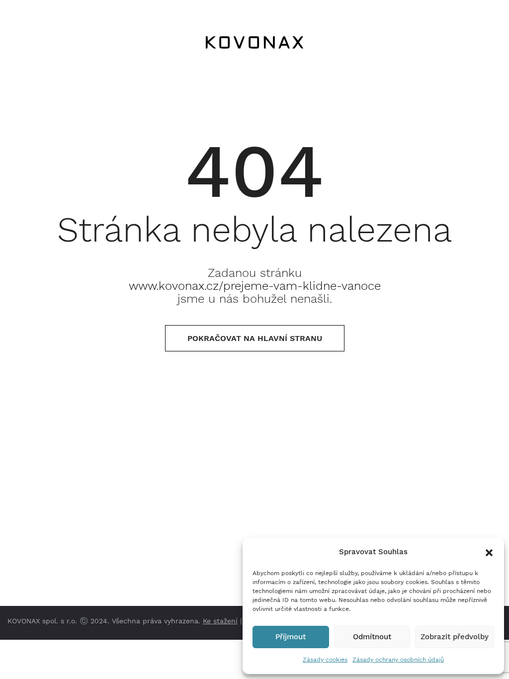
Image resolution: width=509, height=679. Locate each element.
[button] (489, 552)
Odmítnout (372, 636)
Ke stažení (220, 621)
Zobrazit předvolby (455, 636)
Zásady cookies (325, 659)
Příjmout (290, 636)
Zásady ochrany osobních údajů (398, 659)
